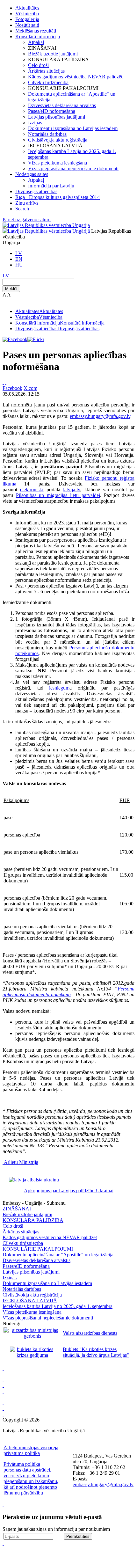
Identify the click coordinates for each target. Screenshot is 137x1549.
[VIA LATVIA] (3, 1408)
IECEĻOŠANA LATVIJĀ (30, 1300)
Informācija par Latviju (51, 185)
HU (19, 264)
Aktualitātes (27, 8)
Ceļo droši (38, 65)
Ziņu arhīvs (26, 203)
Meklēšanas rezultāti (35, 30)
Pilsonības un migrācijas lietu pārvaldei (58, 495)
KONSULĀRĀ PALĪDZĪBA (33, 1220)
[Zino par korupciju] (3, 1374)
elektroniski (31, 489)
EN (18, 259)
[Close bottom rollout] (3, 1504)
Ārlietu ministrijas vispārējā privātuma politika (31, 1450)
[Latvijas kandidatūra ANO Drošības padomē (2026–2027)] (3, 1402)
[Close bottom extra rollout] (3, 1543)
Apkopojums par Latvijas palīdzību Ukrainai (68, 1190)
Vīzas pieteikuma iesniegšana (57, 162)
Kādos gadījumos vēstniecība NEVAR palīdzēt (75, 76)
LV (18, 253)
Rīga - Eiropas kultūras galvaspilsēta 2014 (57, 197)
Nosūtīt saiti (27, 25)
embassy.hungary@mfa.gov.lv (100, 416)
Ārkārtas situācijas (46, 71)
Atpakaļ (36, 42)
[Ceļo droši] (3, 1368)
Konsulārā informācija (37, 36)
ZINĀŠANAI (17, 1208)
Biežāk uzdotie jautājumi (53, 53)
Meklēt (11, 288)
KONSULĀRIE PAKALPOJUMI (38, 1249)
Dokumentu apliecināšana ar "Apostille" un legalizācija (58, 1254)
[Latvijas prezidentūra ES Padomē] (3, 1414)
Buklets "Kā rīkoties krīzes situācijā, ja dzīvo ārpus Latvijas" (96, 1352)
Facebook (12, 388)
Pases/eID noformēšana (51, 111)
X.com (30, 388)
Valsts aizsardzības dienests (90, 1333)
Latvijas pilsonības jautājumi (56, 117)
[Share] (5, 382)
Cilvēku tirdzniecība (48, 82)
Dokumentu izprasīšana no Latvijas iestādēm (73, 128)
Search (22, 208)
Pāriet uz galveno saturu (27, 219)
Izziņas (35, 122)
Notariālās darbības (47, 134)
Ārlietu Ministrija (21, 1162)
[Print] (3, 382)
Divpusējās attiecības (36, 191)
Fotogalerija (27, 19)
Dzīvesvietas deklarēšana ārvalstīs (62, 105)
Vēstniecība (27, 13)
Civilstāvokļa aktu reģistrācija (57, 139)
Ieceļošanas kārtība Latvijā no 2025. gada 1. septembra (57, 1306)
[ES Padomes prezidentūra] (3, 1379)
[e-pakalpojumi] (3, 1385)
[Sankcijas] (3, 1391)
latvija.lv (71, 489)
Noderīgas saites (31, 174)
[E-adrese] (3, 1396)
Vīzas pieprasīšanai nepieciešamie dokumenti (73, 168)
